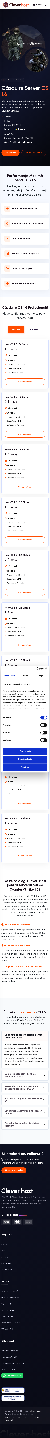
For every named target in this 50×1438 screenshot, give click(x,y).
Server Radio (7, 1316)
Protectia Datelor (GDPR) (12, 1363)
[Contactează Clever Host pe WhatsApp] (12, 1375)
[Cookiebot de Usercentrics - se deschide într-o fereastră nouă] (36, 669)
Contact (4, 1244)
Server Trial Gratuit (33, 153)
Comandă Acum (25, 382)
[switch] (43, 725)
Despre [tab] (41, 676)
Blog (3, 1250)
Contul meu (6, 1263)
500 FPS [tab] (16, 329)
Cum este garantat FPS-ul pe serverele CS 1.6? (20, 1075)
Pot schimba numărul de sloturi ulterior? (22, 1124)
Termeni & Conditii (9, 1357)
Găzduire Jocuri (7, 1310)
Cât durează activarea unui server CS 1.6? (23, 1112)
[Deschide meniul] (46, 5)
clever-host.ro (36, 1411)
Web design (6, 1269)
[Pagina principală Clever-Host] (13, 5)
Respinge (25, 767)
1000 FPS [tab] (33, 329)
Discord (38, 5)
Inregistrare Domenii (10, 1323)
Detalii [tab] (25, 676)
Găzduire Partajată (9, 1291)
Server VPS (6, 1304)
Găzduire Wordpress (10, 1297)
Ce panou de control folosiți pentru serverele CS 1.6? (24, 1036)
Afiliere (4, 1257)
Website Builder (8, 1329)
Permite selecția (25, 759)
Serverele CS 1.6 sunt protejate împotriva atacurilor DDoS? (21, 1087)
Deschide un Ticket (15, 1170)
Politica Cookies (8, 1369)
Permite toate (25, 751)
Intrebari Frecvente (9, 1350)
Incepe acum (10, 153)
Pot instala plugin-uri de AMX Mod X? (23, 1100)
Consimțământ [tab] (9, 676)
